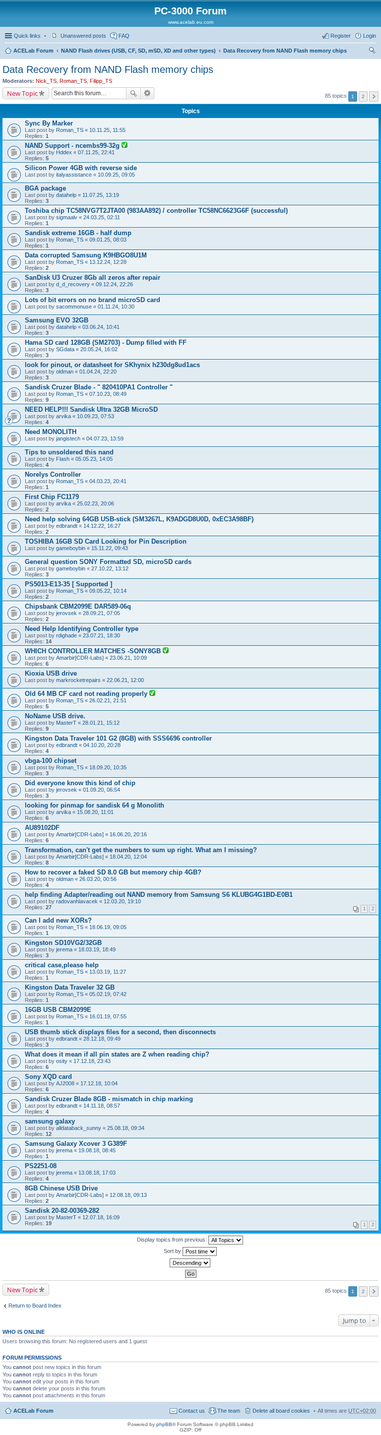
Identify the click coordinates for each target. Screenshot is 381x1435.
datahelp (66, 195)
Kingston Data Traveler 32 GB (70, 987)
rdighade (66, 635)
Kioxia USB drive (51, 673)
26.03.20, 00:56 (98, 879)
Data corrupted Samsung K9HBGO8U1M (86, 255)
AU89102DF (42, 827)
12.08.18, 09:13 (128, 1195)
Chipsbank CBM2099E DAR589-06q (78, 606)
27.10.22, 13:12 (109, 568)
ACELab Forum (33, 51)
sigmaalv (66, 217)
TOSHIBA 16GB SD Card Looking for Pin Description (106, 541)
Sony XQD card (48, 1076)
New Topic (22, 93)
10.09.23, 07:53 (95, 416)
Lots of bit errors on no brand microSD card (92, 300)
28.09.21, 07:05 (101, 613)
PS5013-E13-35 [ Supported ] (68, 584)
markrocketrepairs (78, 680)
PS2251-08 (41, 1166)
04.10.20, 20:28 (102, 745)
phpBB (164, 1424)
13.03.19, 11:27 (107, 972)
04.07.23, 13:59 (105, 438)
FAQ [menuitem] (124, 36)
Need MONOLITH (50, 432)
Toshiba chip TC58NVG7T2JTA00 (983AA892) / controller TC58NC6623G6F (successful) (156, 210)
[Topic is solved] (124, 146)
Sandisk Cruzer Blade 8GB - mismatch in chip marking (109, 1099)
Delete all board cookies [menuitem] (281, 1411)
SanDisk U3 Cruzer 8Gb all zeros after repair (92, 277)
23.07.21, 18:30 (101, 635)
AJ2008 (65, 1083)
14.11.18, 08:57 (101, 1106)
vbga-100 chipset (50, 760)
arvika (63, 416)
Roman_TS (73, 81)
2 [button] (363, 96)
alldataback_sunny (78, 1128)
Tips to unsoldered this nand (69, 452)
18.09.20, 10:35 (108, 767)
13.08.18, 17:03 (97, 1173)
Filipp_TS (101, 81)
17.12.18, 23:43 (92, 1061)
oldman (64, 371)
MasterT (66, 723)
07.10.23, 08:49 (108, 394)
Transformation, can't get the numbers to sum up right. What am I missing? (141, 850)
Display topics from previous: (172, 1240)
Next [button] (374, 96)
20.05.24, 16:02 (99, 349)
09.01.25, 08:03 (108, 240)
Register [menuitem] (340, 36)
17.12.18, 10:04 (99, 1083)
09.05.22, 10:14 (108, 591)
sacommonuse (74, 307)
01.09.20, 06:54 (101, 790)
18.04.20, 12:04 (128, 857)
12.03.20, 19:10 (122, 901)
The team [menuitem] (228, 1411)
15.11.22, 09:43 (109, 548)
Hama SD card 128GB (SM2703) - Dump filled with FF (106, 342)
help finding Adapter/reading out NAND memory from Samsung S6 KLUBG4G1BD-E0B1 (159, 894)
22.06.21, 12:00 (125, 680)
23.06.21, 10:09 (128, 658)
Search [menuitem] (372, 52)
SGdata (65, 349)
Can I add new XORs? (58, 920)
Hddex (64, 152)
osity (61, 1061)
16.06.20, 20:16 (128, 834)
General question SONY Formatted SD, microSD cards (108, 561)
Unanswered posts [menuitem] (83, 36)
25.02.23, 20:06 (95, 503)
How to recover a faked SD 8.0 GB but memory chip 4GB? (113, 872)
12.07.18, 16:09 (101, 1217)
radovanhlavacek (77, 901)
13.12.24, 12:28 (108, 262)
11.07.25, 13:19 (100, 195)
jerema (64, 949)
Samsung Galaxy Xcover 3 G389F (76, 1143)
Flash (62, 459)
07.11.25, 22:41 (96, 152)
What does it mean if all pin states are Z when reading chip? (117, 1054)
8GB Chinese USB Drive (61, 1188)
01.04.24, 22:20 (98, 371)
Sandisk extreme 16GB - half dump (78, 233)
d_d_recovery (73, 284)
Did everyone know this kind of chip (80, 783)
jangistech (68, 438)
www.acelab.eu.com (190, 22)
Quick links (27, 36)
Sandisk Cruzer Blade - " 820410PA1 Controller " (99, 387)
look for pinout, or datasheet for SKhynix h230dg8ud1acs (112, 365)
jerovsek (66, 613)
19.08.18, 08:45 (97, 1150)
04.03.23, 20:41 (108, 481)
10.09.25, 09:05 (116, 175)
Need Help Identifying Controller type (81, 628)
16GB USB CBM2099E (58, 1009)
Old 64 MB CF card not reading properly (87, 693)
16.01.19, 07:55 (108, 1016)
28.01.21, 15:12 (101, 723)
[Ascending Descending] (190, 1262)
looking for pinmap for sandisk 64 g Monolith (94, 805)
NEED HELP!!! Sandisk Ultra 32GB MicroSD (91, 409)
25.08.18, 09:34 (125, 1128)
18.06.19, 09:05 (108, 927)
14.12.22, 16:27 (102, 526)
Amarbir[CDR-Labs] (80, 658)
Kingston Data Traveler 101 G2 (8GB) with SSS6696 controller (118, 738)
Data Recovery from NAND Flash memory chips (285, 51)
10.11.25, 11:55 (107, 130)
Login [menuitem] (369, 36)
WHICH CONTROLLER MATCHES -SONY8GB (94, 651)
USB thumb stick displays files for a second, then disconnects (120, 1032)
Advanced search (147, 93)
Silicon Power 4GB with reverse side (81, 168)
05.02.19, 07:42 (108, 994)
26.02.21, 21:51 (108, 700)
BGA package (45, 188)
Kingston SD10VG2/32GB (63, 942)
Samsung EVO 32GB (56, 320)
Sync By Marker (49, 123)
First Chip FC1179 (52, 496)
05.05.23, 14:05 (94, 459)
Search (133, 93)
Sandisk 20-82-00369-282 (62, 1210)
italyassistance (74, 175)
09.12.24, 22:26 (114, 284)
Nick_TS (46, 81)
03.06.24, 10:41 (101, 327)
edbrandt (66, 526)
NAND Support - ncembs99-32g (73, 145)
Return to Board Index (35, 1306)
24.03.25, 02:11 (101, 217)
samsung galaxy (50, 1121)
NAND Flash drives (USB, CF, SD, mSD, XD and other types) (138, 51)
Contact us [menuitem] (192, 1411)
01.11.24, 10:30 (116, 307)
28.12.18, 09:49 (102, 1039)
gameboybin (70, 548)
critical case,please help (62, 965)
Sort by (173, 1251)
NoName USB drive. (55, 716)
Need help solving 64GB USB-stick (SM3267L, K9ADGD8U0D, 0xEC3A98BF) (139, 519)
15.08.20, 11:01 (95, 812)
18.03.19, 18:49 (97, 949)
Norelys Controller (53, 474)
